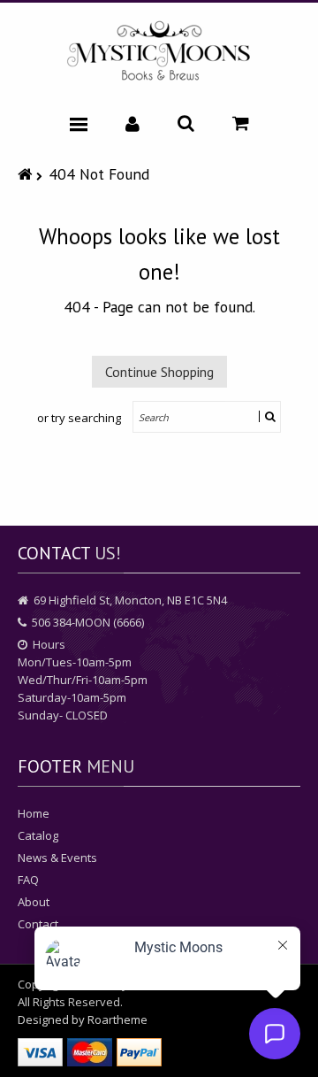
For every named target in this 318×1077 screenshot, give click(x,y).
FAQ (28, 880)
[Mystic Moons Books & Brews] (159, 52)
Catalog (38, 835)
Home (33, 813)
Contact (38, 924)
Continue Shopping (159, 372)
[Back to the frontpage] (27, 174)
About (33, 902)
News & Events (57, 857)
